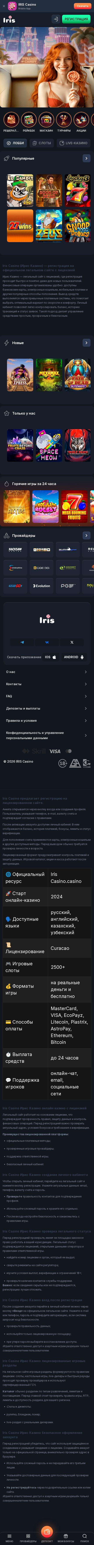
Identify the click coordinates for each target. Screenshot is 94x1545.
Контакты (13, 684)
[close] (4, 6)
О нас (10, 672)
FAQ (9, 696)
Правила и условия (21, 720)
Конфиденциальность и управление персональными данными (35, 735)
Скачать (82, 6)
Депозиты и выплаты (23, 708)
